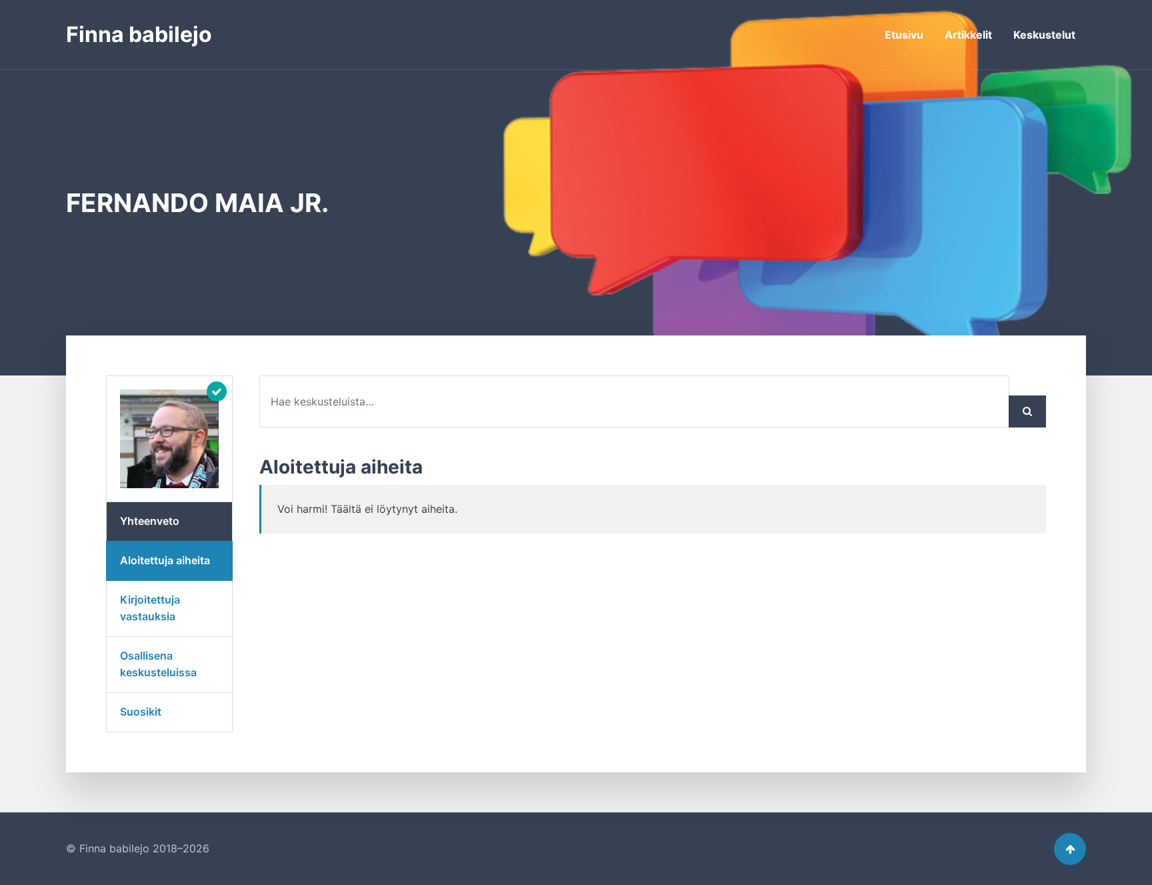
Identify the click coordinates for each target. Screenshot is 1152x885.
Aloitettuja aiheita (165, 560)
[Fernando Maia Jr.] (169, 438)
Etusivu (904, 34)
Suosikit (140, 711)
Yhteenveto (149, 521)
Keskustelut (1044, 34)
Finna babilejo (139, 34)
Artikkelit (968, 34)
